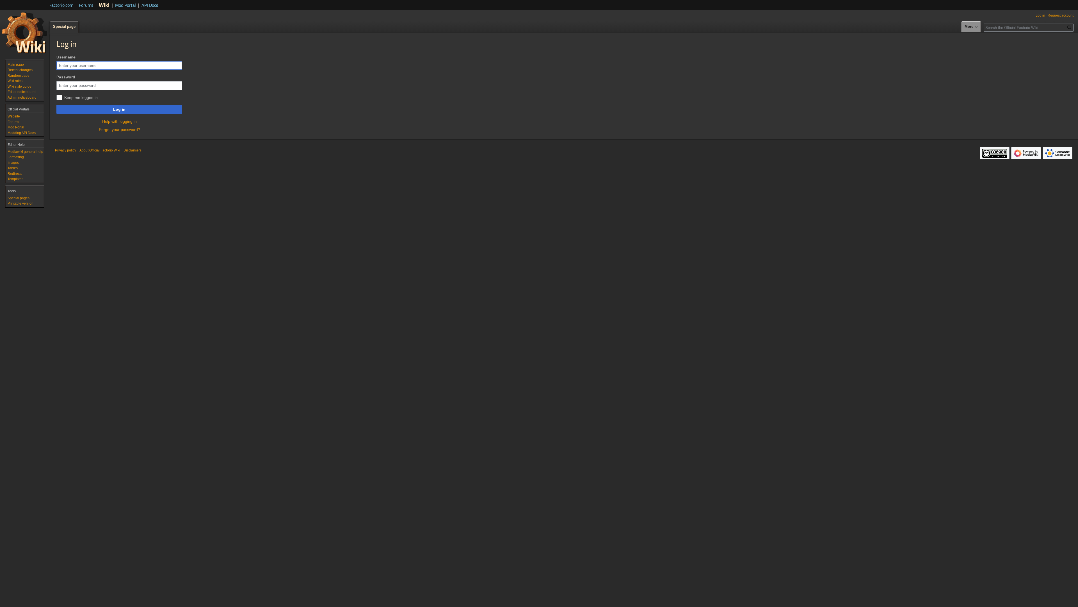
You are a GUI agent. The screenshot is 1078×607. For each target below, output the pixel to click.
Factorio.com (61, 5)
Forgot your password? (119, 129)
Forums (86, 5)
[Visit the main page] (24, 32)
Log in (119, 109)
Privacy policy (65, 150)
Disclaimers (132, 150)
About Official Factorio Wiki (99, 150)
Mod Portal (125, 5)
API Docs (149, 5)
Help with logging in (119, 121)
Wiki (104, 5)
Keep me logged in (81, 97)
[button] (971, 27)
